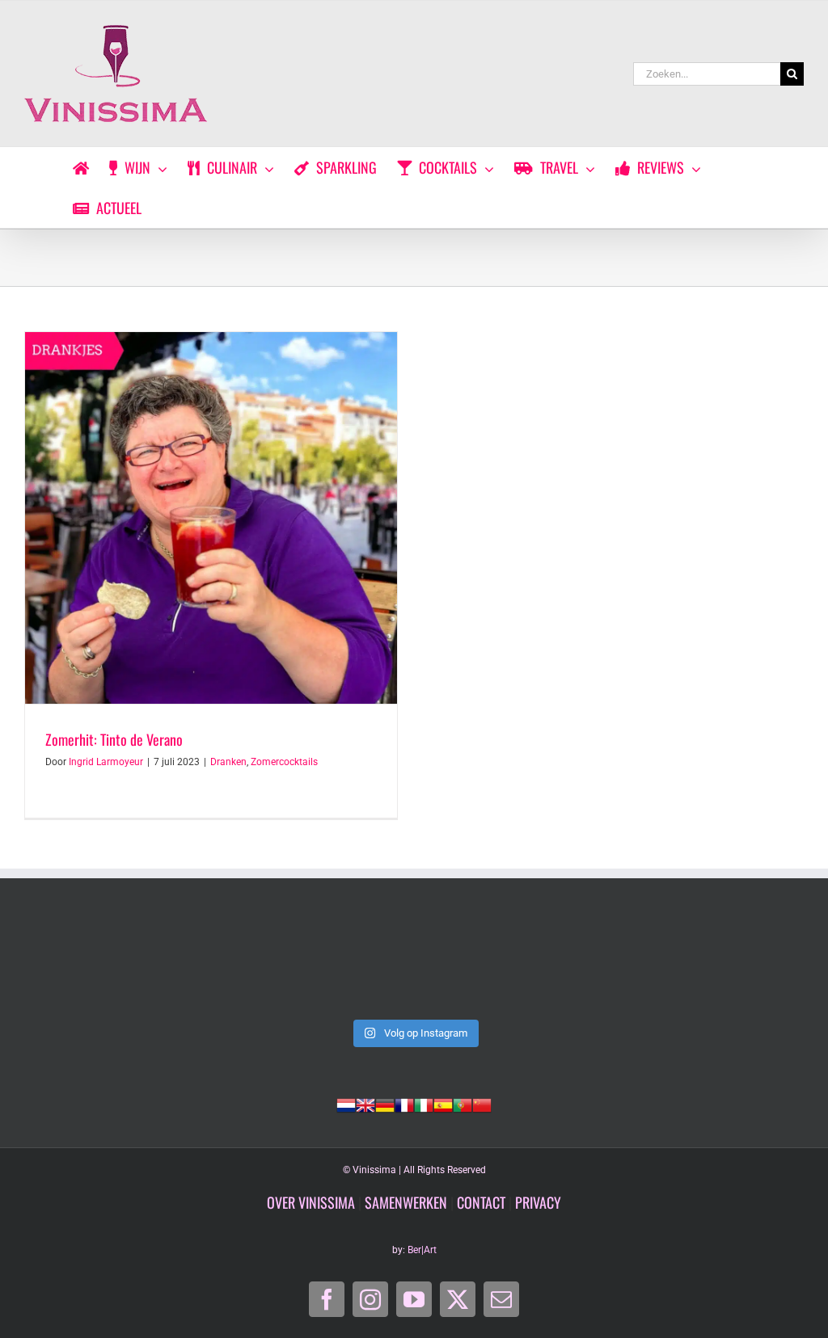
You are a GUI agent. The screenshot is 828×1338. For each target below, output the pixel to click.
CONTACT (481, 1202)
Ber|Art (422, 1250)
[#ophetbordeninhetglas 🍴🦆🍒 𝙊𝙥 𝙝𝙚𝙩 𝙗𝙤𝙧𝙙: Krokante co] (414, 964)
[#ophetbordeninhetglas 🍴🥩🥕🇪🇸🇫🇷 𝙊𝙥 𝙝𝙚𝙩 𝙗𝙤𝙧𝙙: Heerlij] (257, 964)
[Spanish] (443, 1103)
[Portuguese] (462, 1103)
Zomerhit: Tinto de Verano (114, 739)
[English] (365, 1103)
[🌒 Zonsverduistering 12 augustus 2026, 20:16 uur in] (729, 964)
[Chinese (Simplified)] (482, 1103)
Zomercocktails (284, 762)
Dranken (228, 762)
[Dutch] (346, 1103)
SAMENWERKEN (406, 1202)
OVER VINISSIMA (311, 1202)
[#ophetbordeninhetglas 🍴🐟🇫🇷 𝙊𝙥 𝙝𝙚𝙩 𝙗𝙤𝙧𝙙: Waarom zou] (99, 964)
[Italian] (423, 1103)
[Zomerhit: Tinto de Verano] (211, 518)
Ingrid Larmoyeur (106, 762)
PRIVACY (538, 1202)
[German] (385, 1103)
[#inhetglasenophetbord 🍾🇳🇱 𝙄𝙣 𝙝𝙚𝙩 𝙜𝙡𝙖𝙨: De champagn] (571, 964)
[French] (404, 1103)
